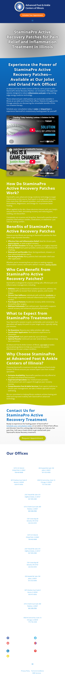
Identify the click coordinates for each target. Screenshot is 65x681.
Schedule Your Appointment (32, 15)
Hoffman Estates (32, 492)
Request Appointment (32, 438)
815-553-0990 (46, 472)
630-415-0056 (19, 484)
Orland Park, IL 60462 (18, 470)
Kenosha (32, 516)
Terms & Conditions (37, 671)
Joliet (36, 109)
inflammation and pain (37, 93)
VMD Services (36, 673)
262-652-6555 (32, 523)
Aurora (19, 477)
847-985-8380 (32, 499)
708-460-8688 (19, 472)
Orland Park (45, 109)
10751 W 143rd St (18, 468)
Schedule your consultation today (19, 426)
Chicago (46, 477)
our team (43, 345)
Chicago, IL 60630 (46, 482)
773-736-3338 (46, 484)
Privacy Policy (25, 671)
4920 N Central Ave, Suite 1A (46, 480)
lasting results (50, 264)
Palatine (32, 504)
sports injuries (13, 243)
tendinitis (49, 295)
